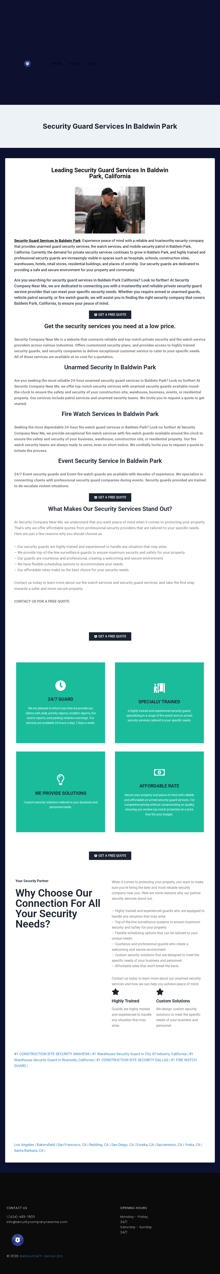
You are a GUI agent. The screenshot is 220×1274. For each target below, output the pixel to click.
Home (57, 63)
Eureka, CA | (146, 1145)
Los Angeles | (25, 1145)
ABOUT (75, 63)
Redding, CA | (99, 1145)
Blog (92, 63)
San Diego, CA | (123, 1145)
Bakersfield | (47, 1145)
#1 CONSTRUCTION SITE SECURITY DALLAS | (133, 1060)
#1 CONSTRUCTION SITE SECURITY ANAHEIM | (52, 1054)
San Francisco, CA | (73, 1145)
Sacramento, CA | (170, 1145)
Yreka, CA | (193, 1145)
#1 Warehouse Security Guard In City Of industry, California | (140, 1054)
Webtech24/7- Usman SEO (41, 1256)
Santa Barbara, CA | (29, 1150)
